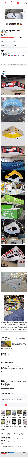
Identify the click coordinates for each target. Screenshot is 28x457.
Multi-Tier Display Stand (17, 441)
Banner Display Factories (11, 446)
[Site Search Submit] (18, 3)
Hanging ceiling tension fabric (17, 434)
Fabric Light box (9, 434)
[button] (2, 3)
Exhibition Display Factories (4, 446)
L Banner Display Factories (18, 446)
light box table (22, 433)
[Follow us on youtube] (25, 452)
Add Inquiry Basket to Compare (14, 26)
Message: (3, 399)
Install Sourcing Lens (4, 453)
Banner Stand (2, 441)
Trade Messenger (11, 452)
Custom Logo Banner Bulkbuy (19, 449)
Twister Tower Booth (16, 433)
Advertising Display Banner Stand (4, 449)
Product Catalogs (10, 430)
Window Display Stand (23, 441)
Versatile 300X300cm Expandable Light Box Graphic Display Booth (14, 425)
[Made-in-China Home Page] (14, 1)
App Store (2, 452)
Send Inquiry (7, 37)
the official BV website (16, 338)
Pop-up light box (2, 434)
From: (3, 395)
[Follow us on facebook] (22, 452)
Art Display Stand (3, 443)
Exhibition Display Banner (12, 449)
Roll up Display (12, 441)
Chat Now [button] (21, 37)
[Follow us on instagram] (24, 452)
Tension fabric (22, 434)
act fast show (8, 433)
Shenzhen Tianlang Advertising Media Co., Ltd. (7, 31)
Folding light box (2, 433)
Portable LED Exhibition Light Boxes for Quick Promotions (19, 425)
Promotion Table (7, 441)
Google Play (6, 452)
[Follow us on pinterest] (26, 452)
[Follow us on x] (23, 452)
